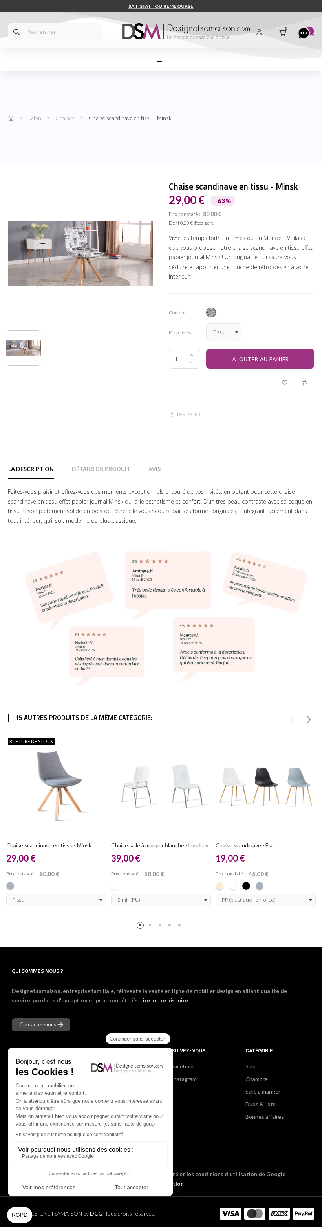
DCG (96, 1213)
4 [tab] (171, 927)
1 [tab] (141, 927)
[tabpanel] (56, 823)
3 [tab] (161, 927)
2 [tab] (151, 927)
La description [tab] (31, 468)
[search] (16, 32)
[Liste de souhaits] (285, 382)
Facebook (183, 1066)
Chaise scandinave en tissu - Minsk (48, 845)
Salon (252, 1066)
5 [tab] (181, 927)
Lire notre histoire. (164, 1000)
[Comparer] (304, 382)
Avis (154, 468)
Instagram (184, 1079)
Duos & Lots (260, 1104)
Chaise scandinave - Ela (244, 845)
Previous (292, 718)
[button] (41, 1024)
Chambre (256, 1079)
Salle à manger (262, 1091)
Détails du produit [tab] (101, 468)
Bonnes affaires (264, 1116)
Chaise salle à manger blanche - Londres (160, 845)
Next (308, 718)
